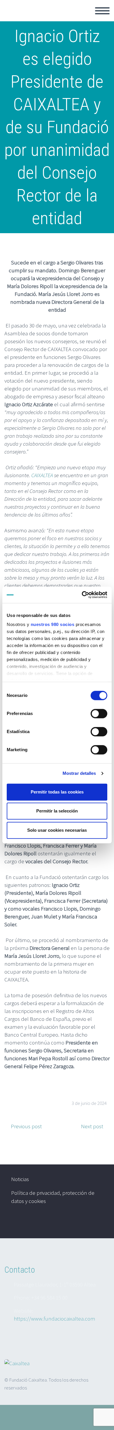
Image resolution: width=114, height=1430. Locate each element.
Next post (92, 1126)
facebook (98, 1223)
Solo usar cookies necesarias (57, 830)
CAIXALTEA (42, 475)
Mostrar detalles (79, 773)
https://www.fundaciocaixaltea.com (54, 1318)
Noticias (20, 1179)
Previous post (26, 1126)
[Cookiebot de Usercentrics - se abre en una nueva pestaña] (82, 595)
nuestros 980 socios (53, 624)
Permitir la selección (57, 810)
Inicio (84, 17)
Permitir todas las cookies (57, 791)
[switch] (99, 713)
